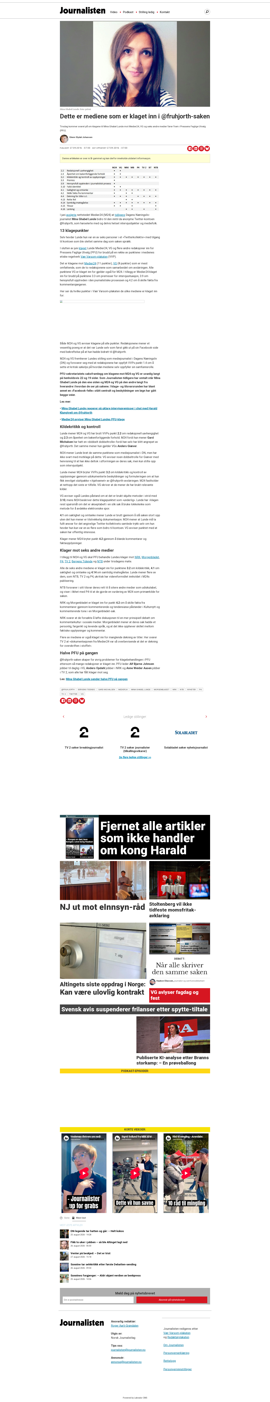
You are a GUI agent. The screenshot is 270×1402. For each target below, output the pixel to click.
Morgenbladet (150, 557)
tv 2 (63, 694)
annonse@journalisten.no (126, 1362)
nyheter (191, 689)
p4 (200, 689)
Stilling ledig (146, 12)
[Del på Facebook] (190, 148)
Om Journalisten (173, 1345)
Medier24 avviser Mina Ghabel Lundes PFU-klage (93, 419)
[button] (63, 716)
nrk (174, 689)
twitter (73, 694)
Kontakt (165, 12)
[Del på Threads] (201, 148)
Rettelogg (169, 1360)
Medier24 (90, 263)
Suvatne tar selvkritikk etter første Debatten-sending (103, 1264)
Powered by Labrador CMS (135, 1398)
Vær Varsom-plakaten (94, 256)
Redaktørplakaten (178, 1337)
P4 (61, 561)
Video (113, 12)
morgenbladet (161, 689)
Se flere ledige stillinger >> (135, 757)
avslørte (71, 215)
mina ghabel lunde (140, 689)
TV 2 (67, 561)
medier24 (123, 689)
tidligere (120, 215)
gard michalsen (106, 689)
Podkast (128, 12)
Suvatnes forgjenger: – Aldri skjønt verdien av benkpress (106, 1275)
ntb (182, 689)
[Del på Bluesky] (207, 148)
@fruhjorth (68, 689)
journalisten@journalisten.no (128, 1350)
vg (82, 694)
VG (115, 263)
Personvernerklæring (176, 1353)
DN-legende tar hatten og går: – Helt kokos (97, 1231)
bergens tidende (86, 689)
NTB (100, 561)
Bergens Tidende (82, 561)
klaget (82, 248)
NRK (137, 557)
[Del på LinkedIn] (195, 148)
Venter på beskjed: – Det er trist (90, 1253)
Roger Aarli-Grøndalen (124, 1325)
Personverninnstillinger (177, 1369)
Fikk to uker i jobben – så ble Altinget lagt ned (99, 1242)
